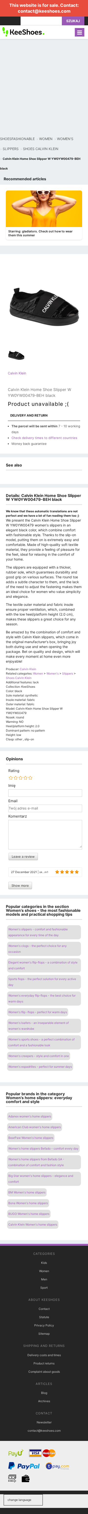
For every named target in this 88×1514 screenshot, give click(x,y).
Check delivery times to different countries (44, 438)
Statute (44, 1317)
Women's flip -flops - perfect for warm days (37, 1012)
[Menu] (79, 32)
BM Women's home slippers (26, 1192)
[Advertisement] (44, 88)
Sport (44, 1287)
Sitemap (44, 1333)
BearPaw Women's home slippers (30, 1138)
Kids (44, 1263)
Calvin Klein (17, 373)
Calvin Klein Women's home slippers (32, 1224)
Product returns (44, 1363)
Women (44, 1271)
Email (13, 801)
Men (44, 1279)
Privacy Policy (44, 1325)
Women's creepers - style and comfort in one (38, 1056)
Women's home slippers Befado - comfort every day (43, 1148)
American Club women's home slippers (34, 1127)
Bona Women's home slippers (28, 1203)
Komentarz (17, 816)
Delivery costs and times (44, 1355)
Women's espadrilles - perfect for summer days (40, 1066)
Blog (44, 1393)
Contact (44, 1309)
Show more (20, 885)
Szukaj (73, 21)
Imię (12, 785)
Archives (44, 1401)
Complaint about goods (44, 1371)
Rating (13, 771)
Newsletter (44, 1422)
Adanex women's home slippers (29, 1116)
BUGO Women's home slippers (28, 1214)
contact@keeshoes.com (44, 11)
